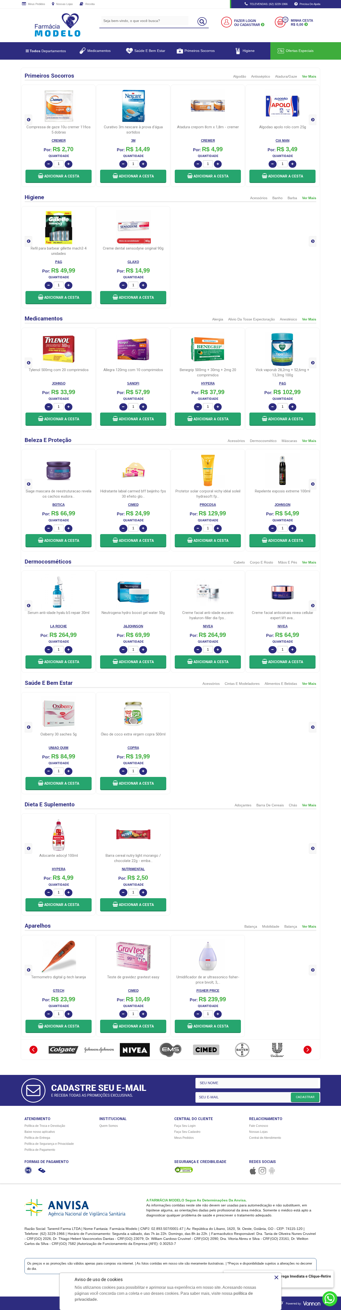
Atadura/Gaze (286, 76)
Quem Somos (108, 1126)
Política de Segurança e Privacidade (49, 1144)
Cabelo (239, 562)
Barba (292, 198)
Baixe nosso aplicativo (39, 1132)
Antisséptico (260, 76)
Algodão (239, 76)
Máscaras (289, 441)
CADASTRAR (305, 1097)
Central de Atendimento (265, 1138)
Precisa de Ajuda (309, 3)
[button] (58, 176)
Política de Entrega (37, 1138)
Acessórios (258, 198)
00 (285, 19)
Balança (250, 926)
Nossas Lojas (64, 3)
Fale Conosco (258, 1126)
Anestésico (288, 319)
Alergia (217, 319)
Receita (90, 3)
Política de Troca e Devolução (44, 1126)
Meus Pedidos (36, 3)
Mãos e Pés (287, 562)
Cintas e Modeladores (242, 684)
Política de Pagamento (39, 1150)
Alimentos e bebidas (281, 684)
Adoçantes (243, 805)
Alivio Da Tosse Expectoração (251, 319)
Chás (293, 805)
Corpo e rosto (261, 562)
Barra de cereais (270, 805)
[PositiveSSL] (183, 1169)
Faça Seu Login (185, 1126)
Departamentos (48, 51)
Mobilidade (270, 926)
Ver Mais (309, 76)
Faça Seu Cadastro (187, 1132)
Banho (277, 198)
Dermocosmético (263, 441)
